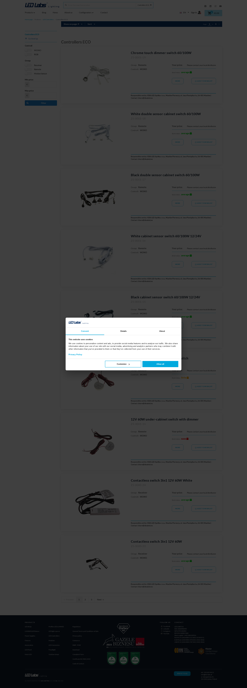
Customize (121, 364)
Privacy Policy (75, 354)
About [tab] (162, 331)
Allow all (160, 364)
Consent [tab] (85, 331)
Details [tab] (123, 331)
